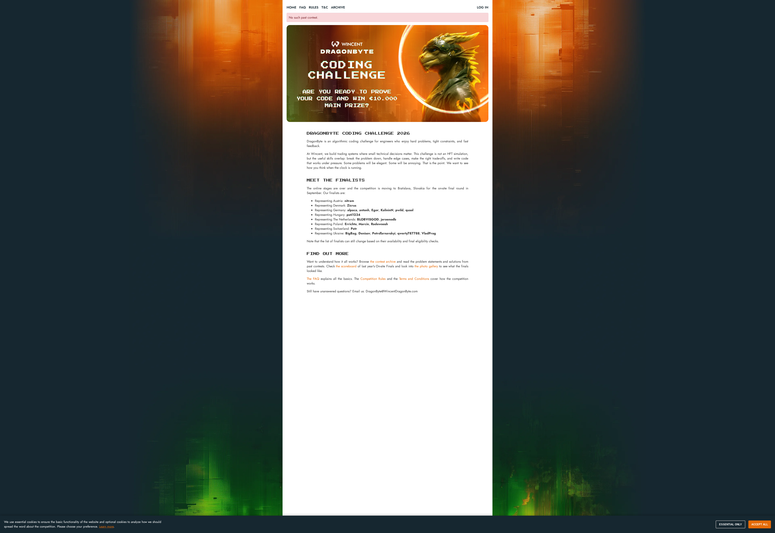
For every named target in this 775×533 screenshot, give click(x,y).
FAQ (302, 7)
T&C (325, 7)
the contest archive (383, 261)
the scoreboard (346, 266)
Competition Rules (373, 278)
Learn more (106, 526)
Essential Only (730, 524)
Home (291, 7)
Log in (482, 7)
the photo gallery (426, 266)
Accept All (759, 524)
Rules (313, 7)
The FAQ (313, 278)
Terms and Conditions (414, 278)
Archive (338, 7)
